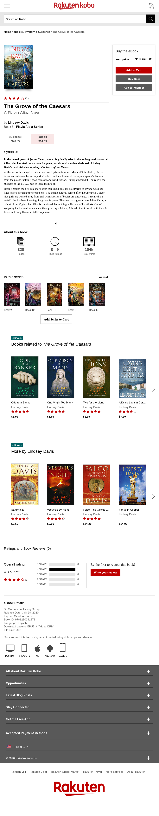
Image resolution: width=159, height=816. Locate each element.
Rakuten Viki (18, 771)
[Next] (153, 389)
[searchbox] (79, 19)
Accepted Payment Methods (26, 733)
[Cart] (151, 6)
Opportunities (16, 683)
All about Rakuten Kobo (23, 671)
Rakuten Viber (38, 771)
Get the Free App (18, 719)
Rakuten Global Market (65, 771)
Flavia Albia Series (29, 126)
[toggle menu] (7, 6)
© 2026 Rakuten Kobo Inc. (22, 758)
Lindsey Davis (18, 122)
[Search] (150, 19)
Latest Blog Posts (19, 695)
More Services (114, 771)
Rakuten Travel (92, 771)
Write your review (105, 572)
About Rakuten (136, 771)
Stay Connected (17, 707)
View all (104, 277)
